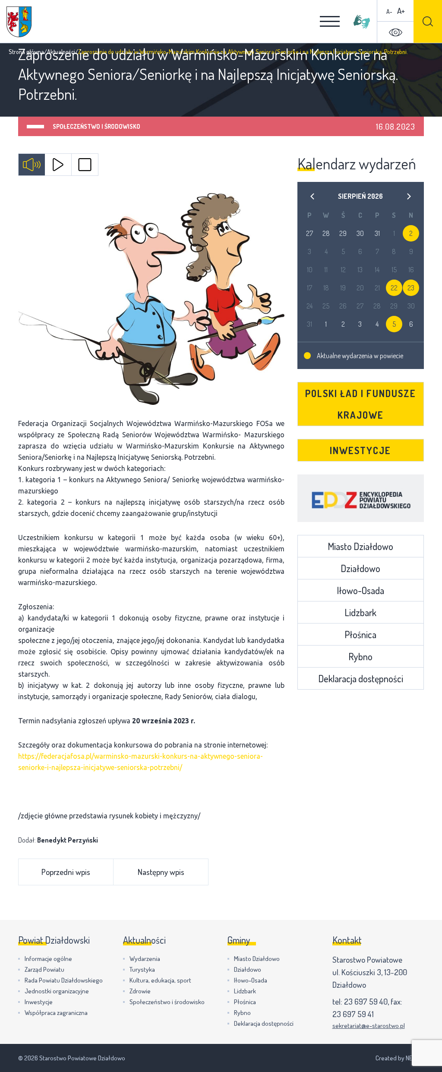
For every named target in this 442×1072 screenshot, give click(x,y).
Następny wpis (161, 871)
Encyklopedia (360, 498)
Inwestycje (360, 450)
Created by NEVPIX (400, 1058)
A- (389, 11)
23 (410, 287)
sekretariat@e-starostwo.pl (368, 1025)
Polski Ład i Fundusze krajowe (360, 404)
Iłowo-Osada (360, 590)
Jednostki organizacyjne (57, 991)
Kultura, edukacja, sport (160, 980)
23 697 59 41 (353, 1013)
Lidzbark (360, 612)
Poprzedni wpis (65, 871)
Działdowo (360, 568)
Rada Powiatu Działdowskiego (64, 980)
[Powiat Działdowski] (19, 21)
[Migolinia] (361, 21)
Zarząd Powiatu (44, 969)
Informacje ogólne (48, 958)
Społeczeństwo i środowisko (96, 126)
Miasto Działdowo (360, 546)
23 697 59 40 (366, 1001)
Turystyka (142, 969)
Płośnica (360, 634)
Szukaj (428, 21)
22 (394, 287)
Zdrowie (140, 991)
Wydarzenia (144, 958)
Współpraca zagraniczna (56, 1012)
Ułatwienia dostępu (395, 32)
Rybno (360, 656)
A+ (401, 10)
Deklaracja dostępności (360, 678)
